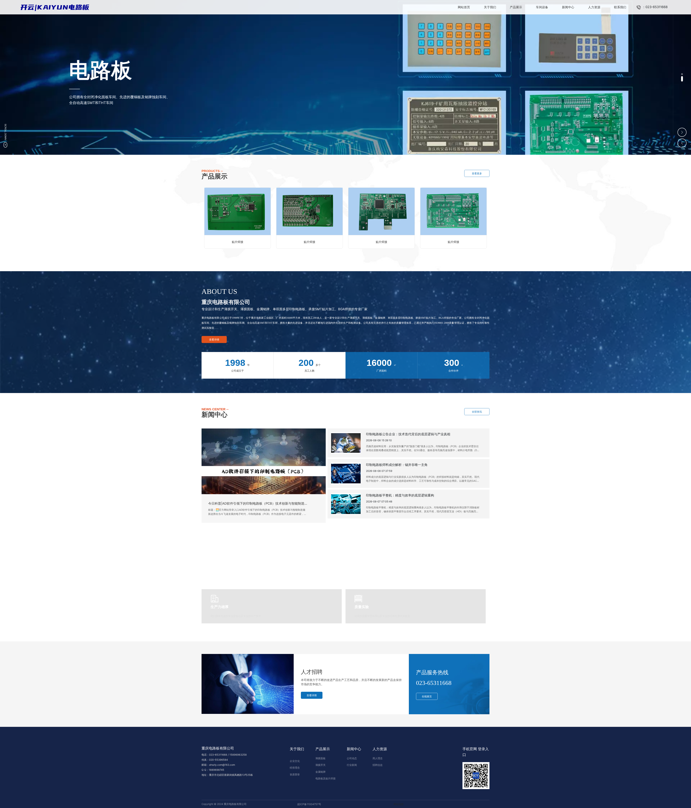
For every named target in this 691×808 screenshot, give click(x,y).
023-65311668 (433, 683)
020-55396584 (218, 759)
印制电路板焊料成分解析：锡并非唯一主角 (397, 465)
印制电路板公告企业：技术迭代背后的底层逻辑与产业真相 (408, 434)
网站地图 (399, 804)
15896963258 (238, 754)
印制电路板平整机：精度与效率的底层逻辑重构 (400, 495)
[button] (682, 76)
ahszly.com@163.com (222, 764)
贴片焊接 (237, 241)
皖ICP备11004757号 (309, 804)
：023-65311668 (654, 7)
